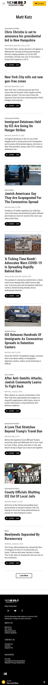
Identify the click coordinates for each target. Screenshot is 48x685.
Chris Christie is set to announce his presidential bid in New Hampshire (23, 36)
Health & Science (10, 331)
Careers (7, 646)
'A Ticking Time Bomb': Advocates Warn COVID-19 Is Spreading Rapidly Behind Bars (23, 265)
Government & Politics (12, 28)
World (7, 531)
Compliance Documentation (15, 661)
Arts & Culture (9, 190)
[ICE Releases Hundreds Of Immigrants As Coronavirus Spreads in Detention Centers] (23, 316)
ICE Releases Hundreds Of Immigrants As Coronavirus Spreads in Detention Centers (24, 341)
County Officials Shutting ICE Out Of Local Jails (22, 494)
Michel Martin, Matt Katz (13, 46)
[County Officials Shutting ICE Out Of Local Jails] (23, 473)
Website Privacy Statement (15, 663)
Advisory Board (10, 631)
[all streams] (45, 682)
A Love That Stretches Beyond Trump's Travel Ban (23, 429)
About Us (8, 627)
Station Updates (11, 633)
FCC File (7, 659)
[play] (3, 682)
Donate (40, 3)
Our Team (8, 629)
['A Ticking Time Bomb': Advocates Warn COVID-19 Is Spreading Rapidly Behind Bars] (23, 244)
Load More (24, 575)
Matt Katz (8, 86)
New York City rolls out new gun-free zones (24, 79)
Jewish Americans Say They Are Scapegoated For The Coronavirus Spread (23, 198)
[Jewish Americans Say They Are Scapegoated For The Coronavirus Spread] (23, 175)
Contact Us (9, 644)
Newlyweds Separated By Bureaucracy (22, 536)
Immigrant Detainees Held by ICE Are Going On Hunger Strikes (23, 126)
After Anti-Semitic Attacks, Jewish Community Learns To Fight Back (24, 382)
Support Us (9, 648)
